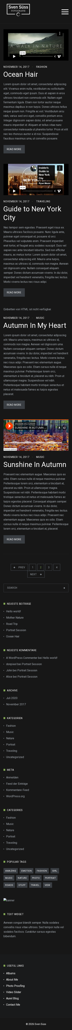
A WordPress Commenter (21, 658)
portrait (50, 878)
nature (22, 878)
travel (35, 885)
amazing (10, 870)
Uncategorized (15, 757)
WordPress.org (15, 796)
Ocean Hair (20, 74)
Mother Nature (15, 617)
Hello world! (13, 611)
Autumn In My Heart (34, 325)
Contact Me (13, 1004)
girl (54, 870)
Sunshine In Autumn (34, 465)
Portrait (10, 744)
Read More (14, 149)
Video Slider (13, 992)
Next (34, 574)
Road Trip (12, 624)
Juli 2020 (11, 698)
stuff (22, 885)
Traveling (43, 201)
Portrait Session (16, 630)
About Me (12, 979)
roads (9, 885)
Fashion (41, 66)
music (9, 878)
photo (36, 878)
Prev (21, 567)
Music (40, 318)
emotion (26, 870)
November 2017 (16, 704)
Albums (10, 973)
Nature (10, 738)
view (47, 885)
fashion (42, 870)
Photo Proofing (15, 986)
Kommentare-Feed (17, 790)
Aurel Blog (12, 998)
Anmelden (12, 777)
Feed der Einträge (17, 783)
